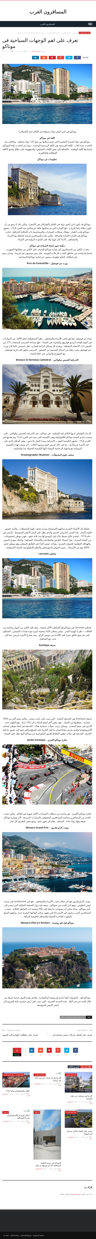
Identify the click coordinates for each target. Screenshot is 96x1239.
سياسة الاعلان (14, 1235)
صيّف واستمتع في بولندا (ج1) (18, 1090)
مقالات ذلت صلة (86, 1067)
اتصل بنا (6, 1235)
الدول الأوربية (19, 1075)
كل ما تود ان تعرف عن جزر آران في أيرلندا (47, 1079)
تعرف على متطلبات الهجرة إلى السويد (20, 1034)
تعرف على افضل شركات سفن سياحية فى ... (71, 1034)
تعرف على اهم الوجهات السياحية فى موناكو (72, 1017)
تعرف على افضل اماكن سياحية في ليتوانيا (79, 1132)
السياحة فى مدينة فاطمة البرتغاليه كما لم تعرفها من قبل (48, 1164)
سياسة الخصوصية (38, 1235)
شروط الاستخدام (26, 1235)
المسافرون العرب (48, 11)
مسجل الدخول (75, 1194)
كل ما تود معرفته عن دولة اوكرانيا (81, 1097)
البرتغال (6, 1112)
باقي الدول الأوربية (85, 33)
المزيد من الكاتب (74, 1067)
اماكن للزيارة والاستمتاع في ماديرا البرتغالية (18, 1116)
